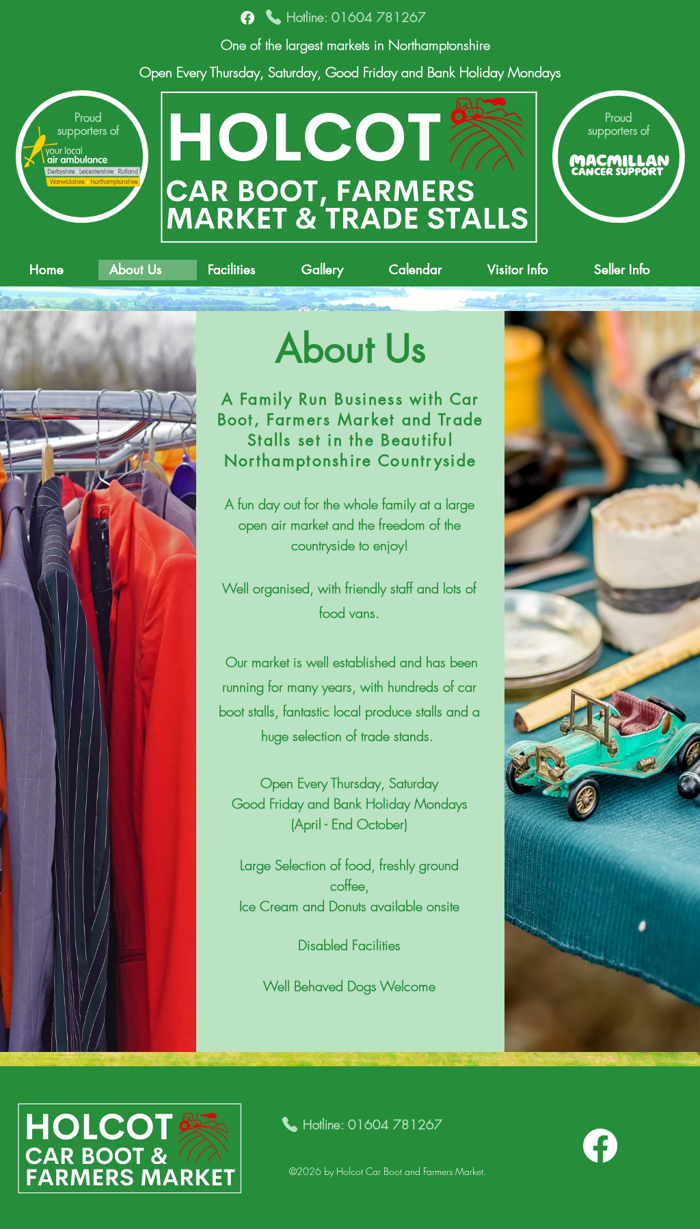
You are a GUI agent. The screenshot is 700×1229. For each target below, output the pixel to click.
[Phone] (273, 17)
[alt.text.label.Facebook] (247, 18)
